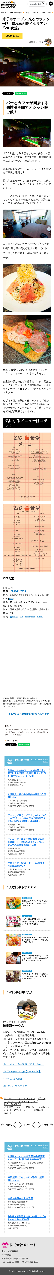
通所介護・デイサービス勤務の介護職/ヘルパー (26, 1178)
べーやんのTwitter (12, 1078)
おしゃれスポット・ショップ (19, 1098)
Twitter (40, 616)
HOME (8, 726)
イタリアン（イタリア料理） (19, 1107)
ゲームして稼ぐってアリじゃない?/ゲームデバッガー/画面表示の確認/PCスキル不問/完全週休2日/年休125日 (27, 818)
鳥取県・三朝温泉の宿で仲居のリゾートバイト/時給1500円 (27, 1218)
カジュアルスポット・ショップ (21, 1101)
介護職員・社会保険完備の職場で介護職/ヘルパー (27, 795)
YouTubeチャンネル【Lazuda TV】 (22, 1071)
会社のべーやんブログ (15, 1086)
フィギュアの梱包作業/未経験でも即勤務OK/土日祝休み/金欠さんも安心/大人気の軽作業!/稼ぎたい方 (26, 842)
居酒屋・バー (45, 1107)
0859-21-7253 (18, 591)
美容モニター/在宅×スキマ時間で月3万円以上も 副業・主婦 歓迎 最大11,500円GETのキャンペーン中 (27, 773)
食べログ (14, 616)
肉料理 (7, 1113)
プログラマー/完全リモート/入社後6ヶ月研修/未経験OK (27, 864)
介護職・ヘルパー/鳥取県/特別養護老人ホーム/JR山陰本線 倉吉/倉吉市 (26, 1158)
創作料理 (38, 1110)
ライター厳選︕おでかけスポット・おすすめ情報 (28, 729)
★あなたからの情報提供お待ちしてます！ (29, 714)
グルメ (41, 1098)
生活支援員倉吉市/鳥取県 (20, 1198)
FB (21, 616)
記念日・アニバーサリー (17, 1110)
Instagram (30, 616)
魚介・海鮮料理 (12, 1104)
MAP (11, 598)
